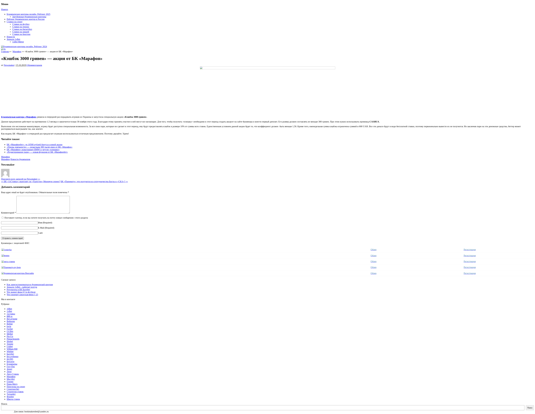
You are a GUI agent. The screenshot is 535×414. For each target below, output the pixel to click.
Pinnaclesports (13, 339)
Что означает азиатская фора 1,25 (22, 294)
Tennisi (10, 344)
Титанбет (11, 394)
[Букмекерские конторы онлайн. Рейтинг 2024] (24, 46)
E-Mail (41, 228)
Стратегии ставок (15, 391)
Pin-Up (10, 336)
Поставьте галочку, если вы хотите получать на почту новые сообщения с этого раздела (46, 218)
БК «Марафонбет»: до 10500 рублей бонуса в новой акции (34, 144)
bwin (9, 326)
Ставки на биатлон (21, 34)
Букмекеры (12, 364)
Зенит (9, 369)
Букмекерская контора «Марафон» (19, 117)
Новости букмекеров (20, 159)
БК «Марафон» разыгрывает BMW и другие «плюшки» (33, 149)
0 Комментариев (34, 65)
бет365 (10, 359)
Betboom (11, 321)
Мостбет (11, 379)
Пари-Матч (12, 384)
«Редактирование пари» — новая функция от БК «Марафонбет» (37, 152)
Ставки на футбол (20, 24)
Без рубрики (12, 356)
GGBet (10, 331)
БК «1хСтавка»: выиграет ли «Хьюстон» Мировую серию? (30, 181)
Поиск (4, 404)
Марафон (17, 51)
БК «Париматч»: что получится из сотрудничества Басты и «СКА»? (94, 181)
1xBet (9, 311)
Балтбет (10, 354)
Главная (5, 51)
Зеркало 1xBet (13, 39)
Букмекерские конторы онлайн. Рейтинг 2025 (28, 14)
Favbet (10, 329)
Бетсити (10, 361)
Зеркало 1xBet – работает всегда (22, 287)
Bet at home (12, 319)
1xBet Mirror (18, 42)
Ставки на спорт (14, 21)
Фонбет (10, 396)
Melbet (10, 334)
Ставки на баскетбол (22, 29)
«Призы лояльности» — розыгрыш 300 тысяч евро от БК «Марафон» (39, 147)
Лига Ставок (13, 374)
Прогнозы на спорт (16, 386)
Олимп (10, 381)
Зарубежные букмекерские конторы (29, 16)
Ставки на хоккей (20, 32)
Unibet (10, 346)
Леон (9, 371)
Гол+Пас (11, 366)
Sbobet (10, 341)
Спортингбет (13, 389)
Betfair (10, 324)
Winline (10, 351)
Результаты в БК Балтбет (18, 289)
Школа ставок (13, 399)
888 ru (9, 316)
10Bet (9, 309)
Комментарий (8, 213)
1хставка (11, 314)
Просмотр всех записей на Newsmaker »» (20, 179)
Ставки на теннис (20, 27)
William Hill (12, 349)
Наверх (4, 9)
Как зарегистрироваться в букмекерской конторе (30, 284)
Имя (40, 222)
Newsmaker (9, 65)
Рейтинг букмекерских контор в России (26, 19)
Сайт (40, 233)
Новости (11, 37)
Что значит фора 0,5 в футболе (21, 292)
